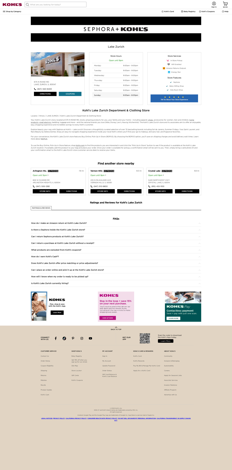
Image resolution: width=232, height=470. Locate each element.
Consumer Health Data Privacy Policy (102, 418)
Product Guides (46, 390)
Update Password (108, 366)
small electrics (45, 122)
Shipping (44, 370)
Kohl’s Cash (45, 395)
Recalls (43, 385)
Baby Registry (77, 356)
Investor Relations (170, 385)
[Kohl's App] (49, 307)
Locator (34, 116)
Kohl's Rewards (138, 361)
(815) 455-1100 (157, 186)
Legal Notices (46, 418)
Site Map (75, 366)
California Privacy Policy (76, 418)
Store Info (45, 191)
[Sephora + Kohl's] (116, 41)
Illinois (42, 116)
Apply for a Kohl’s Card (141, 370)
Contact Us (45, 356)
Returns (43, 375)
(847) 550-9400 (44, 89)
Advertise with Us (170, 395)
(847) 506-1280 (43, 186)
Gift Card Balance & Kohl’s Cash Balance (109, 375)
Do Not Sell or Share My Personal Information (137, 418)
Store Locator (77, 370)
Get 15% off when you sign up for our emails (79, 361)
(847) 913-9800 (101, 186)
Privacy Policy (59, 418)
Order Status (45, 361)
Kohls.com (80, 145)
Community (168, 356)
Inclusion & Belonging (171, 361)
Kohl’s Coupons (77, 380)
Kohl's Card (137, 356)
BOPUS (44, 139)
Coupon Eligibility (47, 366)
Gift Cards (75, 375)
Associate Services (171, 380)
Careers (167, 370)
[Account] (214, 4)
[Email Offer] (116, 307)
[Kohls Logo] (12, 5)
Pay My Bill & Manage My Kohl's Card (146, 366)
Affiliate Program (170, 390)
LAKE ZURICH (53, 116)
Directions (45, 94)
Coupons (70, 94)
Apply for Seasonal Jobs (173, 375)
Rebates (44, 380)
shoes (150, 120)
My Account (106, 361)
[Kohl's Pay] (183, 307)
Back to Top (116, 329)
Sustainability (169, 366)
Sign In (104, 356)
